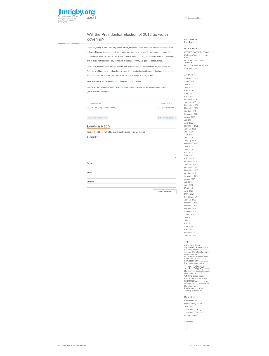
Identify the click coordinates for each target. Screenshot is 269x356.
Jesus (201, 263)
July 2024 (188, 120)
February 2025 (190, 99)
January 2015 (190, 141)
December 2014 (191, 144)
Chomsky (188, 252)
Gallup (200, 256)
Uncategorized (95, 103)
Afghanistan (189, 247)
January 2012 (190, 235)
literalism (188, 271)
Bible (186, 250)
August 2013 (189, 179)
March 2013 (189, 194)
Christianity (197, 252)
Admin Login (189, 322)
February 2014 (190, 161)
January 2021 (190, 129)
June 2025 (188, 87)
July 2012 (188, 218)
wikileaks (198, 291)
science (194, 284)
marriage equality (203, 271)
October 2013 (190, 173)
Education (188, 254)
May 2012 (188, 223)
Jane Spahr (193, 263)
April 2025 (188, 93)
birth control (193, 250)
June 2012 (188, 220)
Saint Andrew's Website (194, 312)
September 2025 (191, 79)
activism (196, 245)
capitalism (202, 250)
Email (90, 172)
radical (204, 278)
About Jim (92, 17)
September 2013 (191, 176)
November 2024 (191, 108)
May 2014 (188, 152)
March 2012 (189, 229)
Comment (92, 137)
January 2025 (190, 102)
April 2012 (188, 226)
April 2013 (188, 191)
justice (207, 268)
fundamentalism (191, 256)
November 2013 (191, 170)
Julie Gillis (188, 307)
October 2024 (190, 111)
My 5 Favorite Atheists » (167, 118)
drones (206, 252)
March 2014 (189, 158)
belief (205, 247)
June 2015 (188, 138)
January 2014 (190, 164)
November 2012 (191, 206)
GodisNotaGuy (190, 301)
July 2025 (188, 84)
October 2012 (190, 209)
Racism (198, 278)
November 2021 (191, 126)
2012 (92, 108)
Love (194, 271)
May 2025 (188, 90)
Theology (187, 291)
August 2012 (189, 215)
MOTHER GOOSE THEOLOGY (197, 52)
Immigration (203, 261)
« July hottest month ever (97, 118)
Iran (186, 263)
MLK (200, 273)
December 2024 (191, 105)
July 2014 (188, 147)
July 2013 (188, 182)
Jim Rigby (98, 108)
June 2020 (188, 132)
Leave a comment (167, 108)
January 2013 (190, 200)
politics (202, 276)
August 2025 (189, 81)
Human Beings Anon (193, 304)
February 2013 (190, 197)
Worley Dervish (190, 315)
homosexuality (191, 261)
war (193, 291)
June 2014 (188, 150)
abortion (188, 245)
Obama (106, 108)
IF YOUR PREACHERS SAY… (197, 65)
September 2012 (191, 212)
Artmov (207, 345)
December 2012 (191, 203)
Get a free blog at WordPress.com (72, 345)
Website (90, 182)
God (194, 258)
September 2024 (191, 114)
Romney (113, 108)
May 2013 (188, 188)
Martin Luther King (191, 273)
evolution (195, 254)
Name (90, 163)
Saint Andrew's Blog (192, 310)
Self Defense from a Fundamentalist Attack (196, 286)
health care (201, 258)
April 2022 (188, 123)
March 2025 (189, 96)
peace (195, 276)
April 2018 (188, 135)
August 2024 (189, 117)
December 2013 (191, 167)
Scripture (201, 284)
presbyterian (189, 278)
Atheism (199, 247)
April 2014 (188, 155)
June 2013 (188, 185)
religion (188, 280)
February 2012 (190, 232)
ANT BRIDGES (190, 68)
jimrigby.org (76, 12)
